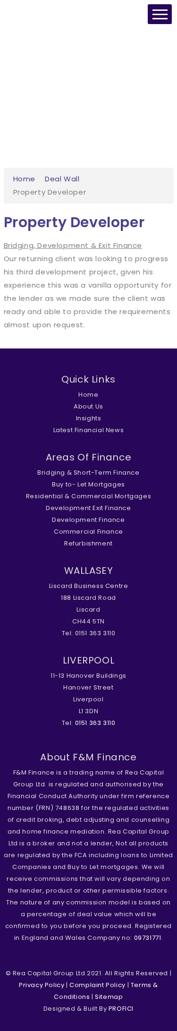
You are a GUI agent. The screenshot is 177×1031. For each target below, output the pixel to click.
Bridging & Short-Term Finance (88, 472)
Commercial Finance (88, 531)
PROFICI (121, 1008)
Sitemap (109, 996)
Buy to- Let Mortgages (88, 484)
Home (24, 179)
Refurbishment (88, 543)
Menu (159, 14)
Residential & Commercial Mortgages (88, 496)
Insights (88, 418)
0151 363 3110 (95, 722)
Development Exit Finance (88, 507)
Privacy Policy (41, 984)
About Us (88, 406)
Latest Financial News (88, 430)
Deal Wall (62, 179)
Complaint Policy (97, 984)
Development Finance (88, 519)
